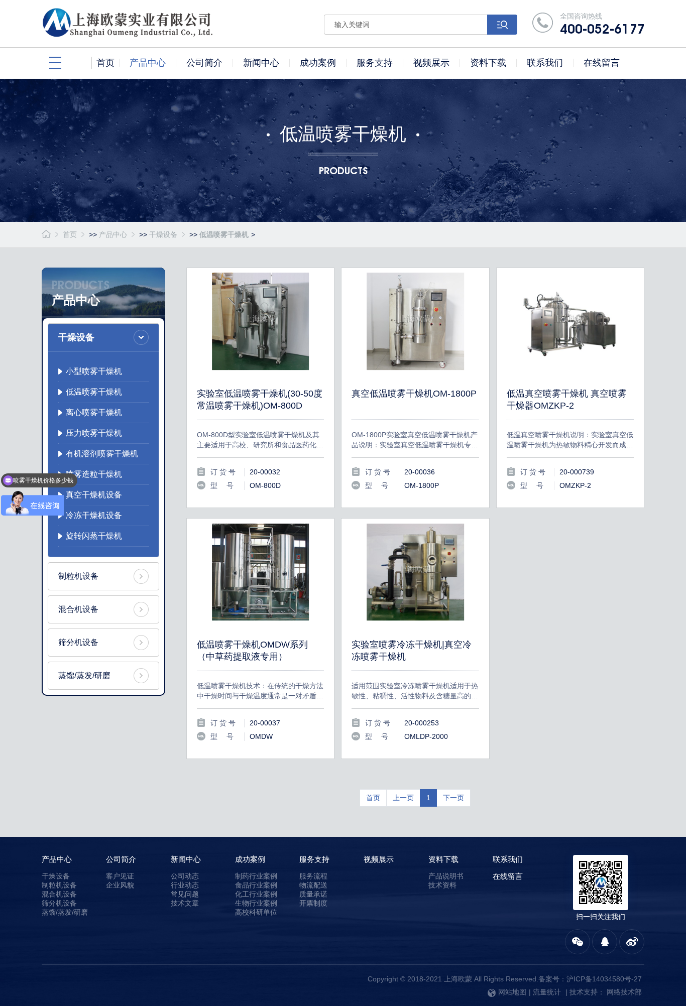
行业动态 (185, 885)
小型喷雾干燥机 (94, 371)
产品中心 (113, 234)
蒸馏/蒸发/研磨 (84, 675)
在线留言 (508, 876)
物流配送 (313, 885)
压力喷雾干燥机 (94, 433)
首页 (70, 234)
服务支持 (314, 859)
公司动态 (185, 876)
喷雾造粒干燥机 (94, 474)
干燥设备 (163, 234)
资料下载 (443, 859)
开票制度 (313, 903)
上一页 (403, 798)
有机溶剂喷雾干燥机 (102, 453)
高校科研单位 (256, 912)
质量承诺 (313, 894)
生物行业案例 (256, 903)
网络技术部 (624, 992)
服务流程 (313, 876)
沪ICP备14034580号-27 (604, 979)
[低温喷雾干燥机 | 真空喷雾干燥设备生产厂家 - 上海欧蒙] (158, 22)
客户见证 (120, 876)
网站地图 (512, 992)
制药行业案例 (256, 876)
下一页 (453, 798)
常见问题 (185, 894)
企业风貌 (120, 885)
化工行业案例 (256, 894)
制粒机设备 (78, 576)
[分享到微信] (577, 941)
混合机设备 (78, 609)
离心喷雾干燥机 (94, 412)
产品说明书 (446, 876)
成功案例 (250, 859)
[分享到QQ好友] (604, 941)
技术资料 (442, 885)
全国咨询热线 (602, 24)
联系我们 (508, 859)
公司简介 (121, 859)
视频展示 (379, 859)
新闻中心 (186, 859)
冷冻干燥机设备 (94, 515)
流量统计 (547, 992)
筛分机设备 (78, 642)
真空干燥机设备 (94, 494)
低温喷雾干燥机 (224, 234)
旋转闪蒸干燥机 (94, 536)
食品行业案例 (256, 885)
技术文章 (185, 903)
